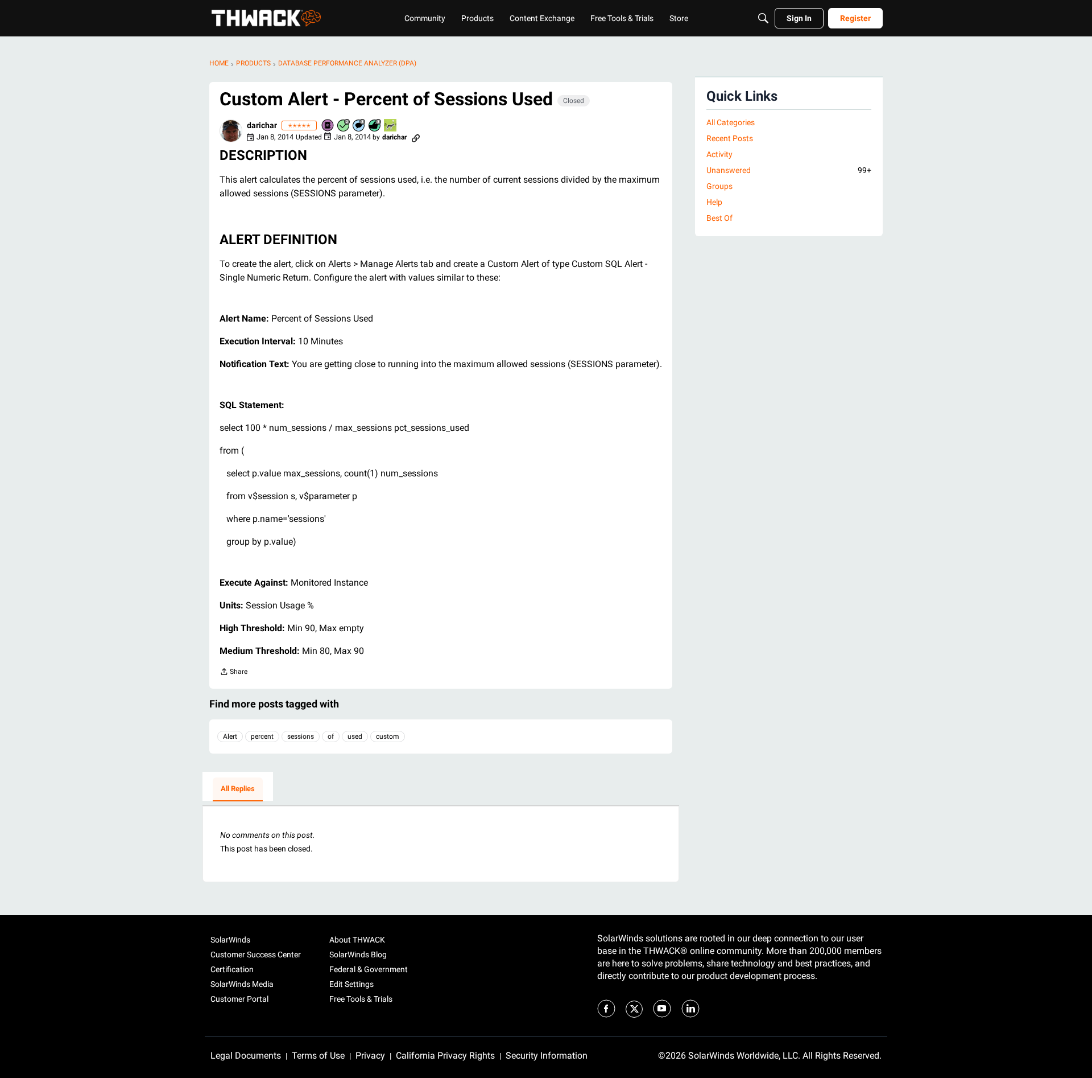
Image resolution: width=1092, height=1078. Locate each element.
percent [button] (262, 736)
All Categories (730, 122)
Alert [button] (230, 736)
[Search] (763, 18)
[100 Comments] (359, 126)
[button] (231, 131)
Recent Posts (729, 138)
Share (233, 673)
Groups (719, 186)
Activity (719, 154)
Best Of (719, 218)
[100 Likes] (375, 126)
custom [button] (387, 736)
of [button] (331, 736)
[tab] (238, 789)
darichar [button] (262, 125)
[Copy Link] (416, 137)
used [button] (355, 736)
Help (714, 202)
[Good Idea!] (391, 126)
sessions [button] (300, 736)
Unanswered (788, 170)
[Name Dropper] (328, 126)
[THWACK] (266, 18)
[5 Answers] (344, 126)
